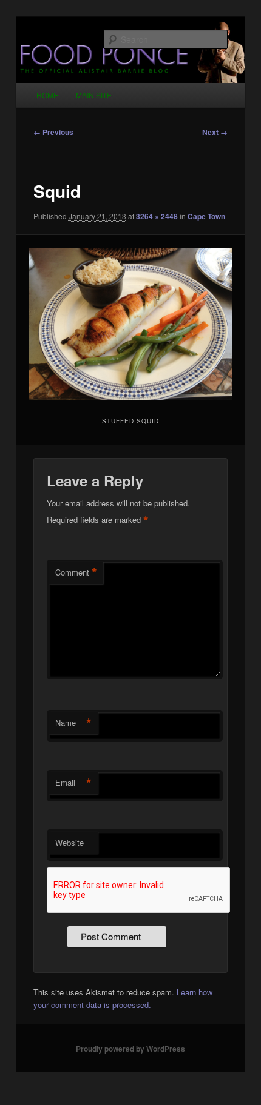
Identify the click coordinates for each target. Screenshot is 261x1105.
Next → (215, 132)
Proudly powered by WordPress (130, 1048)
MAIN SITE (94, 95)
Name (73, 722)
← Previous (53, 132)
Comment (76, 572)
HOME (47, 95)
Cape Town (206, 216)
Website (69, 842)
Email (73, 782)
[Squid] (130, 324)
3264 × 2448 (157, 216)
